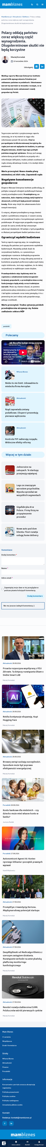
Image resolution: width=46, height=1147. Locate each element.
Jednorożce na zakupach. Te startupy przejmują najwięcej (27, 470)
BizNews (26, 17)
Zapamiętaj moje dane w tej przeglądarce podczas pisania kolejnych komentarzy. (21, 589)
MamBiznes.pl (6, 17)
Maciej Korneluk (18, 57)
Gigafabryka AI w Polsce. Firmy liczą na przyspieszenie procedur (27, 512)
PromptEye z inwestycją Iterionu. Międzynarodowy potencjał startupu (21, 909)
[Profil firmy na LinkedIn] (11, 1123)
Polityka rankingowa (10, 1101)
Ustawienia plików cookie (12, 1105)
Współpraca (7, 1041)
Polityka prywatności (10, 1092)
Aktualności (17, 17)
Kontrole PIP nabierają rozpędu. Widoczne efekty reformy (21, 441)
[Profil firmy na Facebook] (4, 1123)
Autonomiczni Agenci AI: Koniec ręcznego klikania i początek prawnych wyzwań (22, 862)
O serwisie (6, 1037)
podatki (6, 326)
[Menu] (42, 4)
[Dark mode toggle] (32, 4)
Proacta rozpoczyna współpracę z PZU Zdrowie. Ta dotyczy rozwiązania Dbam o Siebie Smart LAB (23, 671)
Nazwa (4, 568)
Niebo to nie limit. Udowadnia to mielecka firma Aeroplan (21, 385)
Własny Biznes (8, 1059)
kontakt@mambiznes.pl (21, 1118)
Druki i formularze (9, 1045)
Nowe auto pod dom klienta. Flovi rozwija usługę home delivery (27, 532)
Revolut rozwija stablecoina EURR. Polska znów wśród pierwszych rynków (22, 1009)
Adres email (7, 578)
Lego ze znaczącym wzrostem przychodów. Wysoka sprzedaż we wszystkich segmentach (29, 490)
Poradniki (6, 1071)
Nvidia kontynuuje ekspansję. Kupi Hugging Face (20, 718)
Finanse (5, 1067)
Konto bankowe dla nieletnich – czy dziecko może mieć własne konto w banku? (21, 813)
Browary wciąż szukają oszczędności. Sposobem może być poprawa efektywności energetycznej (22, 765)
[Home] (12, 4)
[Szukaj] (37, 4)
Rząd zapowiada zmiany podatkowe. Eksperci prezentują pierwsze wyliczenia (21, 413)
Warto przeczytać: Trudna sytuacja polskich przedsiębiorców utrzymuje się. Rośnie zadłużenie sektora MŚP (22, 308)
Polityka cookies (8, 1096)
